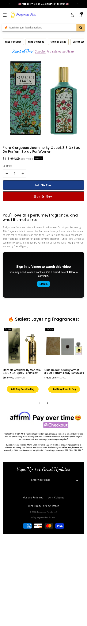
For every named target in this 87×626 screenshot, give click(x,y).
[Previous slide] (9, 4)
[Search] (80, 27)
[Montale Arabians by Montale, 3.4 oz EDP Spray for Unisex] (22, 346)
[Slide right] (47, 403)
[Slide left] (39, 403)
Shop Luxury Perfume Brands (43, 506)
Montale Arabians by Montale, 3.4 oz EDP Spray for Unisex (22, 371)
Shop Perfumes (13, 41)
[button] (6, 15)
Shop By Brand (58, 41)
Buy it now (43, 196)
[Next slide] (78, 4)
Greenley (40, 51)
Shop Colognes (36, 41)
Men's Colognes (56, 497)
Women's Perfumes (33, 497)
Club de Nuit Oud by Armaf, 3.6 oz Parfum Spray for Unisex (64, 371)
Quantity (7, 165)
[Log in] (72, 15)
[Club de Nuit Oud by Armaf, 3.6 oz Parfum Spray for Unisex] (64, 346)
